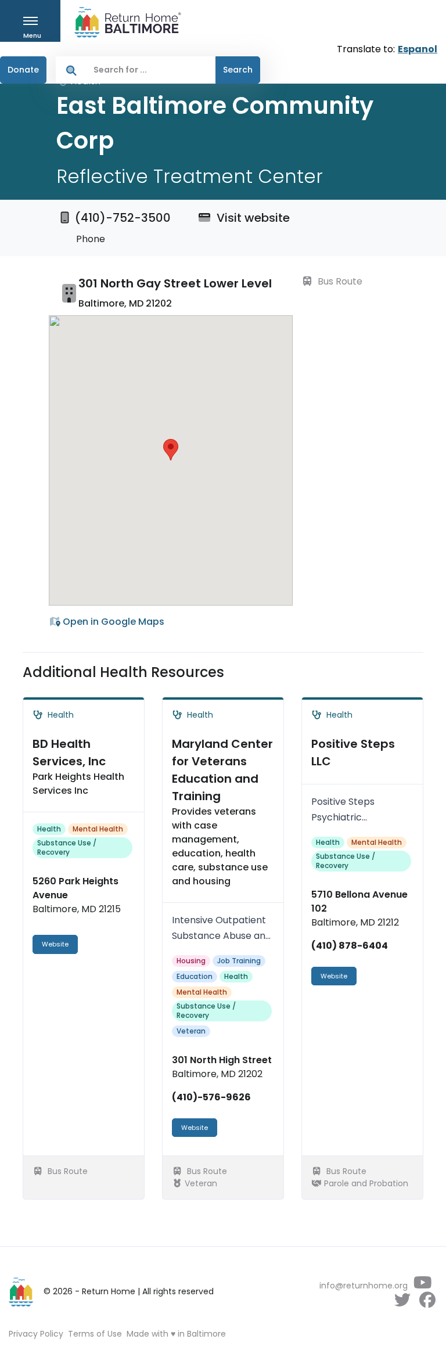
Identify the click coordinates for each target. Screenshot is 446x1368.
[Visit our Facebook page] (427, 1303)
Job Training (239, 961)
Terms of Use (95, 1334)
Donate (23, 69)
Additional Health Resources (123, 672)
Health (49, 829)
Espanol (417, 49)
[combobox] (151, 70)
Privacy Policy (36, 1334)
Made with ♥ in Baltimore (176, 1334)
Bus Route (338, 281)
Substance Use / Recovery (66, 847)
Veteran (191, 1031)
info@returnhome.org (363, 1285)
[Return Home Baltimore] (123, 22)
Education (195, 976)
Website (55, 944)
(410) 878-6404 (349, 945)
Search (238, 69)
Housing (191, 961)
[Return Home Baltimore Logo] (21, 1291)
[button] (171, 449)
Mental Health (98, 829)
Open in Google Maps (112, 621)
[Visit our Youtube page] (422, 1285)
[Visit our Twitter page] (402, 1303)
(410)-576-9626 (211, 1097)
